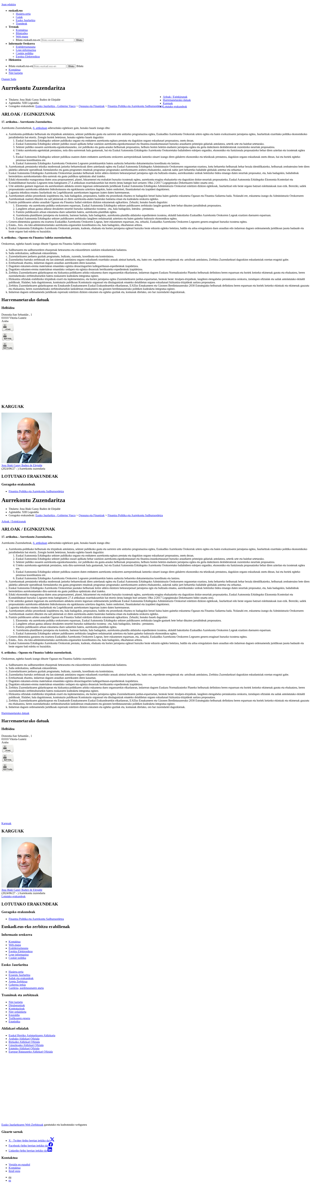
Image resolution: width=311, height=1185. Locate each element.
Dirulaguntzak (17, 1005)
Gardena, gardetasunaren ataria (26, 988)
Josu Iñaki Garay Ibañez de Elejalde (21, 465)
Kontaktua (22, 30)
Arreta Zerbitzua (18, 981)
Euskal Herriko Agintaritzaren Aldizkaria (32, 1035)
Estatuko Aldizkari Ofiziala (24, 1048)
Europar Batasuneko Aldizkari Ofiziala (31, 1051)
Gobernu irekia (17, 984)
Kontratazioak (17, 1008)
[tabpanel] (155, 203)
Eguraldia (14, 1015)
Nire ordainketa (17, 1011)
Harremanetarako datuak (15, 713)
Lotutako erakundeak (13, 896)
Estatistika (14, 1021)
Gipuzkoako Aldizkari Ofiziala (26, 1045)
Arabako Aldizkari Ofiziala (24, 1038)
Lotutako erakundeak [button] (175, 106)
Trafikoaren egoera (19, 1018)
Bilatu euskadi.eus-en (28, 39)
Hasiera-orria (23, 13)
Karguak (6, 823)
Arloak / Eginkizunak (13, 521)
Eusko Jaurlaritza (25, 20)
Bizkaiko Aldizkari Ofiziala (24, 1041)
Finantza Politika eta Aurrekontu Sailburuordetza (135, 106)
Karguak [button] (168, 103)
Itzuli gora (14, 1171)
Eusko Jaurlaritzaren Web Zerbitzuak (22, 1124)
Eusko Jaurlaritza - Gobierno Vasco (55, 106)
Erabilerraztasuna (25, 46)
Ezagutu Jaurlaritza (19, 975)
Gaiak (19, 17)
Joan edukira (8, 4)
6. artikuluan (40, 127)
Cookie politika (24, 53)
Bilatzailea (22, 33)
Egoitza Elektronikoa (28, 56)
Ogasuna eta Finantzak (92, 106)
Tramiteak (21, 23)
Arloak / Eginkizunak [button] (175, 96)
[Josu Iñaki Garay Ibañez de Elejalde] (26, 462)
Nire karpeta (16, 72)
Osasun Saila (8, 79)
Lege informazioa (19, 954)
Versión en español (19, 1164)
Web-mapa (22, 36)
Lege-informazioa (26, 50)
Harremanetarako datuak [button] (177, 100)
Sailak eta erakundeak (21, 978)
